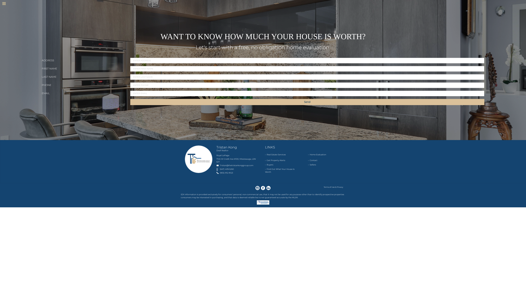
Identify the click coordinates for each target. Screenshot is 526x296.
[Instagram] (257, 188)
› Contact (312, 160)
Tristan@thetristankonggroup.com (236, 165)
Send (307, 101)
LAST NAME (49, 76)
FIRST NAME (49, 68)
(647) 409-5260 (227, 169)
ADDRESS (48, 60)
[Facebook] (263, 188)
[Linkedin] (268, 188)
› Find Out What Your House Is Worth (280, 170)
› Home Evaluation (317, 154)
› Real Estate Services (275, 154)
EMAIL (46, 93)
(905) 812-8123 (226, 173)
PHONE (46, 85)
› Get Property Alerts (275, 160)
